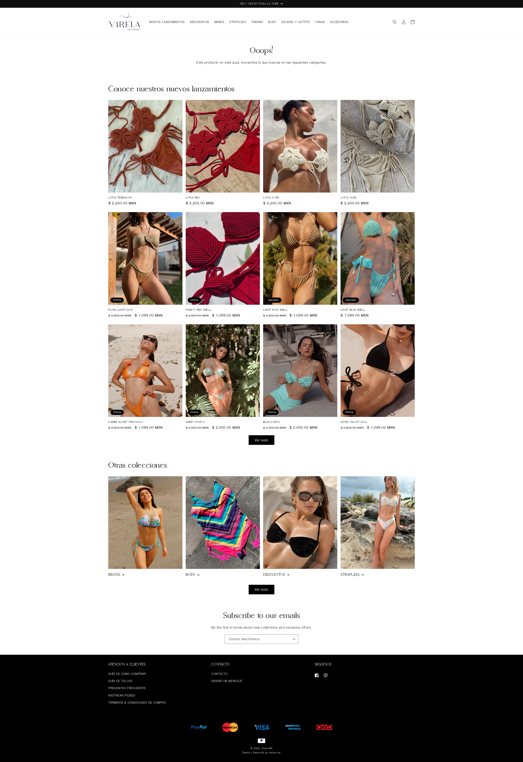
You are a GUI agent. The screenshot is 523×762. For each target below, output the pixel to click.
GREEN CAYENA (195, 422)
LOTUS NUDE (348, 197)
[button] (394, 22)
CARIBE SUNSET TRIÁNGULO (125, 422)
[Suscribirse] (293, 639)
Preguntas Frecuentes (127, 688)
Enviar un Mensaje (226, 681)
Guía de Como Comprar (127, 674)
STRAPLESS (350, 574)
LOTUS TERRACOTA (120, 197)
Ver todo (261, 440)
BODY (190, 574)
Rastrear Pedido (121, 695)
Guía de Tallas (120, 681)
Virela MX (267, 748)
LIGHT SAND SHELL (275, 309)
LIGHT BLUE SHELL (353, 309)
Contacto (219, 674)
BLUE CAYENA (271, 422)
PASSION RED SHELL (198, 309)
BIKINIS (114, 574)
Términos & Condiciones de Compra (137, 702)
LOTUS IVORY (271, 197)
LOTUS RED (193, 197)
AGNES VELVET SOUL (354, 422)
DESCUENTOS (274, 574)
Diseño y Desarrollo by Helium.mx (261, 752)
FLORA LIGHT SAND (120, 309)
